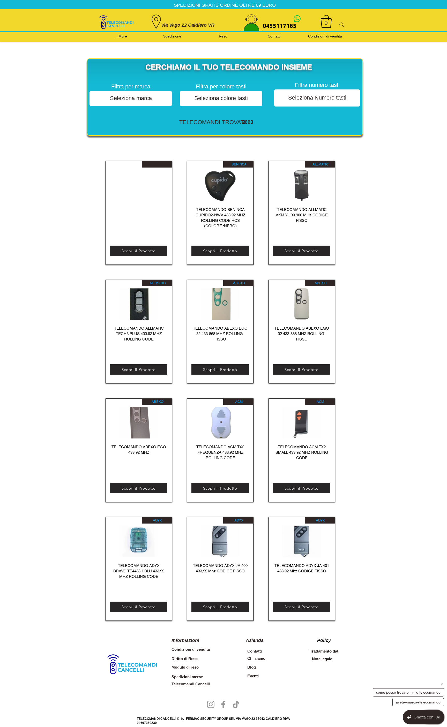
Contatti (254, 651)
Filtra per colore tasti (221, 86)
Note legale (322, 659)
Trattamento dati (324, 651)
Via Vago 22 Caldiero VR (187, 25)
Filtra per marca (130, 86)
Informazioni (185, 640)
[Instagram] (211, 704)
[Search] (341, 24)
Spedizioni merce (188, 677)
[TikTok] (236, 704)
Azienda (255, 640)
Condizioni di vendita (191, 649)
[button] (326, 21)
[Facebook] (223, 704)
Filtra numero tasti (317, 85)
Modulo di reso (185, 667)
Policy (324, 640)
